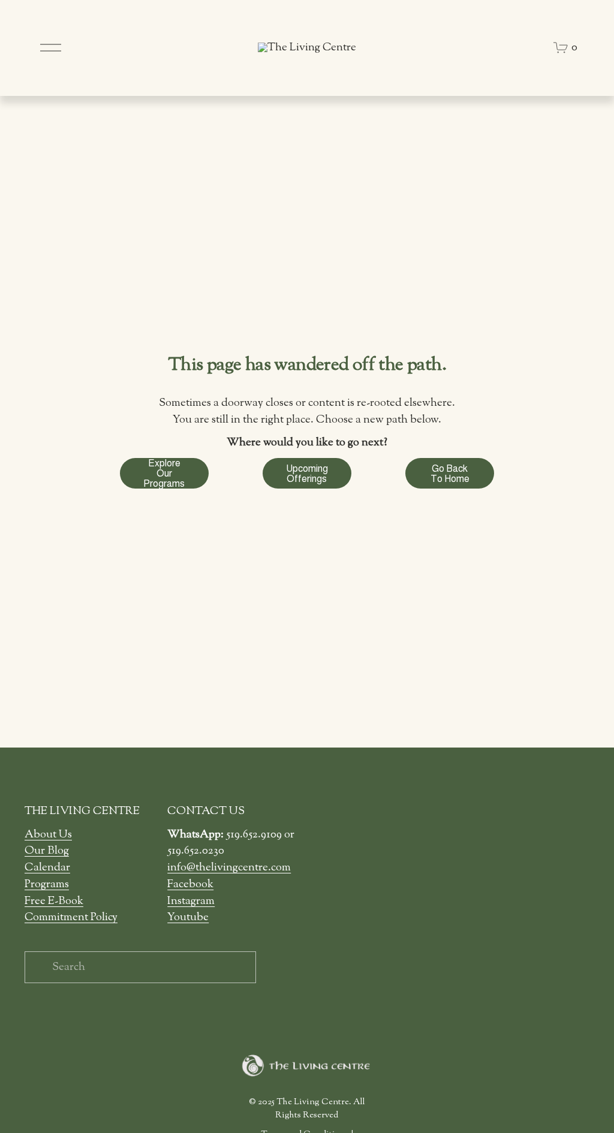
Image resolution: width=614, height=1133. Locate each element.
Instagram (191, 901)
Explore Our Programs (164, 473)
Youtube (188, 917)
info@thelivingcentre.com (229, 868)
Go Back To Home (450, 473)
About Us (48, 835)
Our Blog (47, 851)
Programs (47, 884)
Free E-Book (54, 901)
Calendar (47, 868)
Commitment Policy (71, 917)
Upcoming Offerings (307, 473)
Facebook (190, 884)
